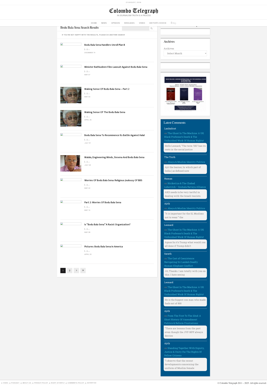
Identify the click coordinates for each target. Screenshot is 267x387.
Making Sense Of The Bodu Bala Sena (104, 112)
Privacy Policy (41, 383)
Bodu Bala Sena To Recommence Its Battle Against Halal (114, 135)
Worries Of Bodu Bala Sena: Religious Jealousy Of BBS (113, 180)
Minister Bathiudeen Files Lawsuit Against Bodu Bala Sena (115, 67)
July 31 (87, 143)
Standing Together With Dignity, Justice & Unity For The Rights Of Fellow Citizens (184, 352)
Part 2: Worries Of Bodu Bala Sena (102, 202)
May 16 (87, 210)
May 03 (87, 97)
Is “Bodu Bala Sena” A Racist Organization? (107, 225)
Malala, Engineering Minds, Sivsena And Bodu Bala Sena (114, 157)
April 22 (87, 254)
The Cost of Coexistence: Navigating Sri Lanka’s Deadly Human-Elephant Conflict (181, 262)
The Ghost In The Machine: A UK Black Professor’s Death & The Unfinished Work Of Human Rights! (184, 137)
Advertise (91, 383)
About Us (27, 383)
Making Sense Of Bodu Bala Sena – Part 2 (106, 89)
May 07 (87, 75)
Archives (169, 48)
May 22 (87, 188)
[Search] (151, 28)
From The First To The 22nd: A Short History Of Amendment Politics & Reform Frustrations (182, 319)
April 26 (87, 120)
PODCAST (15, 383)
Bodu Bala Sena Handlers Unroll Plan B (104, 45)
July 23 (87, 165)
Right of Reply (58, 383)
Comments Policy (76, 383)
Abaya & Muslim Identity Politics (186, 161)
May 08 (87, 232)
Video (5, 383)
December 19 (89, 53)
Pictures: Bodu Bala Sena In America (103, 247)
